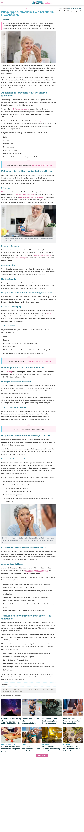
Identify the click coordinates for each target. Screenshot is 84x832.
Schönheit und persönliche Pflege (19, 8)
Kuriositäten (26, 717)
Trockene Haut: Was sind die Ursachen (38, 361)
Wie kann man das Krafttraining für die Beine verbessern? (50, 721)
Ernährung (45, 744)
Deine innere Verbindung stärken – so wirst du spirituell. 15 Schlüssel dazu (11, 721)
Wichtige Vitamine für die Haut (42, 165)
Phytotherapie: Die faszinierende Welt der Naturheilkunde (72, 749)
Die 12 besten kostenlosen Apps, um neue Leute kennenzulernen (31, 749)
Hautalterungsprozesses (21, 109)
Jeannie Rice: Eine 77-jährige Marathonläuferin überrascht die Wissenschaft (31, 721)
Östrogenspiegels (21, 258)
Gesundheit (66, 744)
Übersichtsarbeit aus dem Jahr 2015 (31, 197)
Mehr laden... (42, 755)
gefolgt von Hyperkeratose (25, 194)
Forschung (8, 372)
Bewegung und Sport (48, 717)
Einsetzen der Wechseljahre (42, 255)
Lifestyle (24, 744)
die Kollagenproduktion (42, 121)
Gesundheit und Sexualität (71, 717)
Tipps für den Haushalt (8, 744)
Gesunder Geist (5, 717)
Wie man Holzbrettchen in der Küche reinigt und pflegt (10, 749)
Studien (3, 192)
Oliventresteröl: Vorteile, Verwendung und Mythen (51, 749)
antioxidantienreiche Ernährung (36, 570)
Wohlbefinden (5, 8)
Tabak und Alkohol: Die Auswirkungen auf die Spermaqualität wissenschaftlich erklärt (72, 721)
